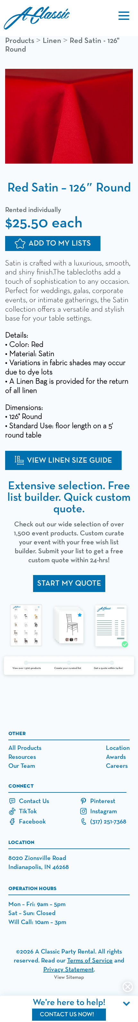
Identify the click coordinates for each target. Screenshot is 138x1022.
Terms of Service (90, 960)
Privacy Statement (68, 969)
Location (118, 748)
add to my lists (60, 243)
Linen (52, 41)
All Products (24, 748)
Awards (116, 757)
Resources (22, 757)
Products (19, 41)
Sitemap (75, 977)
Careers (117, 766)
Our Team (21, 766)
